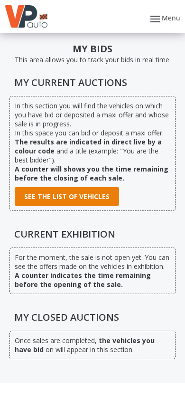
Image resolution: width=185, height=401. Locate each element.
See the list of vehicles (67, 196)
